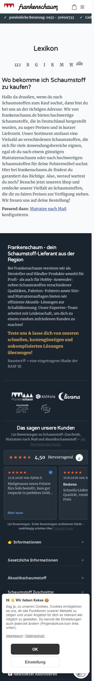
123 (17, 64)
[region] (46, 493)
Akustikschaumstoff (27, 578)
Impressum (14, 635)
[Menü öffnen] (82, 7)
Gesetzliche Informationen (33, 560)
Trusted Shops (63, 528)
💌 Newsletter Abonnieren (32, 674)
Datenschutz (35, 635)
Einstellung (35, 662)
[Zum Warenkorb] (74, 7)
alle (79, 63)
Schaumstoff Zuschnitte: (31, 592)
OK (35, 649)
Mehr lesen (15, 512)
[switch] (81, 674)
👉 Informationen (24, 542)
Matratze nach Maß (48, 208)
